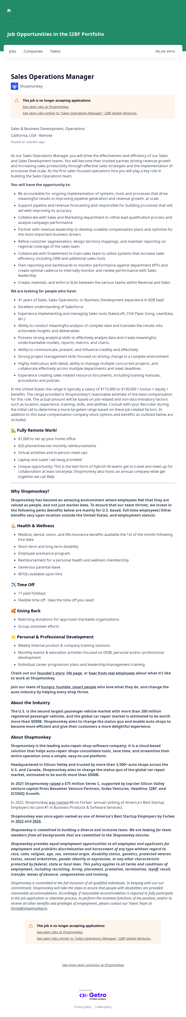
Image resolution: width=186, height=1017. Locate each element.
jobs (12, 51)
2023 (19, 821)
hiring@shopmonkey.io (29, 908)
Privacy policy (82, 1007)
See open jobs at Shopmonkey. (46, 107)
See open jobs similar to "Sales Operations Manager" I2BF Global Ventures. (80, 113)
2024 (36, 821)
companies (33, 51)
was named (59, 802)
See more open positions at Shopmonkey (93, 965)
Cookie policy (103, 1007)
